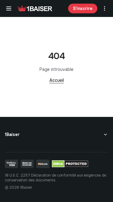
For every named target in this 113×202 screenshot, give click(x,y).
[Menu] (9, 8)
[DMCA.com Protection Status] (70, 163)
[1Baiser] (34, 8)
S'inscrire (83, 8)
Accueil (56, 80)
